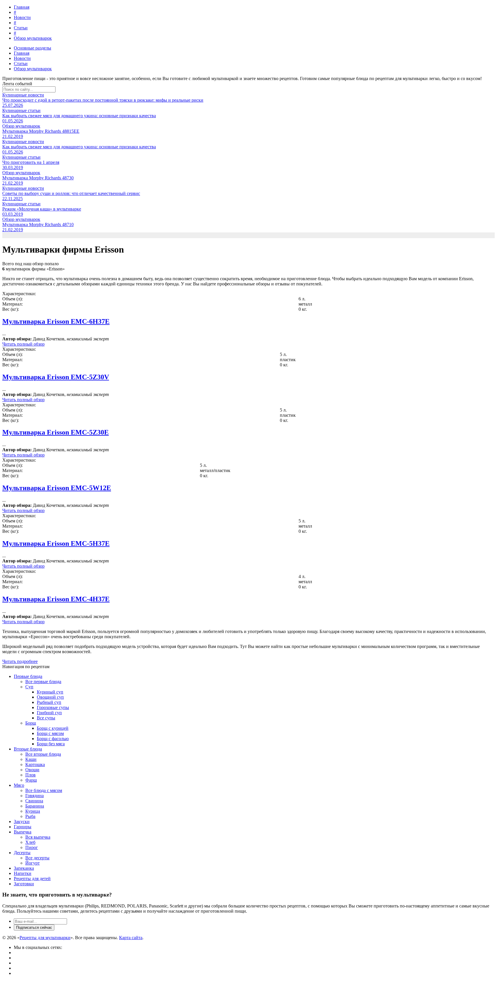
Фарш (31, 780)
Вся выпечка (37, 837)
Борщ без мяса (51, 743)
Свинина (34, 800)
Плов (30, 774)
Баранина (34, 806)
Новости (22, 17)
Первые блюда (28, 676)
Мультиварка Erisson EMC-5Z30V (55, 377)
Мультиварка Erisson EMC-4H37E (56, 599)
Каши (31, 759)
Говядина (34, 795)
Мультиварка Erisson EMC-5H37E (56, 543)
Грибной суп (49, 712)
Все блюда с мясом (43, 790)
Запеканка (24, 868)
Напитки (22, 873)
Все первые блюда (43, 681)
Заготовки (24, 883)
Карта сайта (130, 937)
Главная (21, 7)
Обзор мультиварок (33, 38)
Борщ (30, 723)
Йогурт (32, 863)
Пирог (31, 847)
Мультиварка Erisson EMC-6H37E (56, 321)
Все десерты (37, 857)
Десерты (22, 852)
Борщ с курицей (52, 728)
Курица (32, 811)
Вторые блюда (28, 748)
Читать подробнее (20, 661)
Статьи (21, 27)
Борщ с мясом (50, 733)
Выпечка (22, 831)
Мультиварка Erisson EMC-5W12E (56, 488)
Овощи (32, 769)
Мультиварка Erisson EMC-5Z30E (55, 432)
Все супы (46, 717)
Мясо (19, 785)
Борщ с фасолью (53, 738)
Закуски (22, 821)
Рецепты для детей (32, 878)
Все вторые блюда (43, 754)
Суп (29, 686)
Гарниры (22, 826)
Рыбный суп (49, 702)
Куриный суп (50, 691)
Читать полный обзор (23, 344)
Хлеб (30, 842)
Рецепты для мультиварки (45, 937)
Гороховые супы (53, 707)
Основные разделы (32, 48)
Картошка (35, 764)
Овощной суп (50, 697)
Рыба (30, 816)
